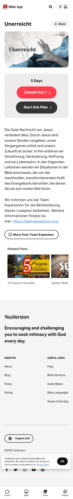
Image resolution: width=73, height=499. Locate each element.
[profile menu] (63, 7)
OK (62, 461)
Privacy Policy (42, 464)
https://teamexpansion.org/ (36, 221)
